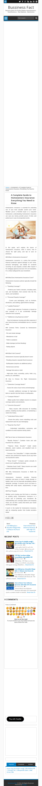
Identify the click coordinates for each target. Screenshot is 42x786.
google (25, 1)
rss (28, 1)
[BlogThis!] (8, 518)
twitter (19, 1)
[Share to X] (10, 518)
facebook (22, 1)
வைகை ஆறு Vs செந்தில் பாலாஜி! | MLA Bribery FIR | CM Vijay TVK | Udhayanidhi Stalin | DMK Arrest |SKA (21, 770)
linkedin (31, 1)
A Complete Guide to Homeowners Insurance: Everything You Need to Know (23, 199)
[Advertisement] (20, 103)
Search (36, 18)
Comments (21, 764)
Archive (30, 764)
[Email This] (6, 518)
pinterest (36, 1)
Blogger (24, 784)
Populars (11, 764)
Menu (5, 1)
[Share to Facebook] (12, 518)
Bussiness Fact (21, 7)
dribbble (33, 1)
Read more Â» (29, 551)
